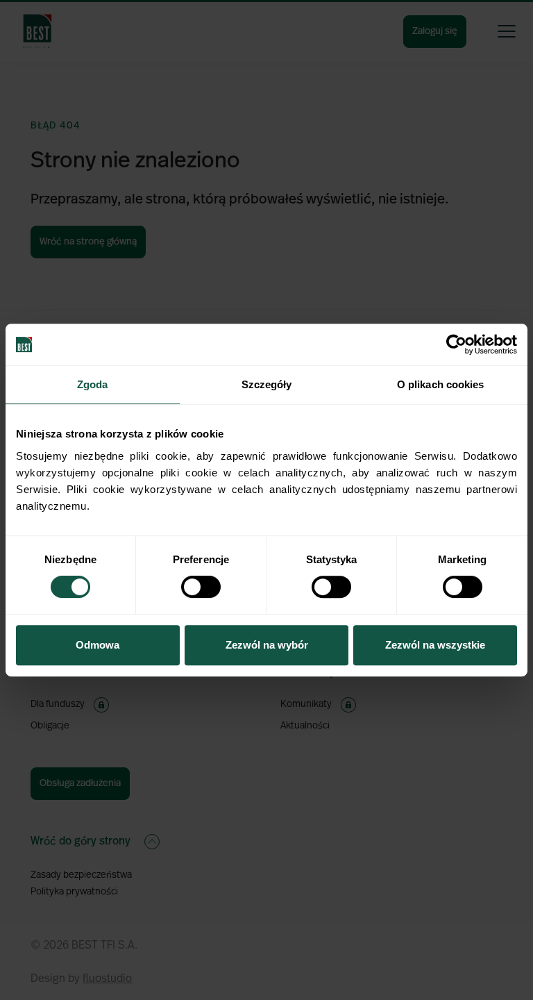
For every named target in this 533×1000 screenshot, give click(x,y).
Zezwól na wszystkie (435, 645)
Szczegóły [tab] (267, 384)
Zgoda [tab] (92, 384)
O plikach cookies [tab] (440, 384)
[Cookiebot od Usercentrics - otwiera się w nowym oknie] (456, 344)
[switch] (201, 587)
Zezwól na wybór (267, 645)
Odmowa (97, 645)
